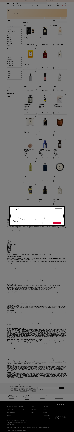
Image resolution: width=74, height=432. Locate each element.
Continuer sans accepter (58, 208)
